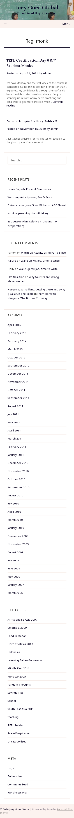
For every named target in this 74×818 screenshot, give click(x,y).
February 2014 (17, 341)
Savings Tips (15, 692)
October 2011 (16, 390)
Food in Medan (17, 636)
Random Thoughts (19, 684)
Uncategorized (17, 741)
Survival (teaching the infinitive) (28, 213)
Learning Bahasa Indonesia (25, 660)
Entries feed (15, 776)
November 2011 (18, 381)
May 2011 (14, 422)
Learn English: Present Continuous (29, 189)
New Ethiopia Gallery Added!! (31, 121)
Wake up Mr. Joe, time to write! (40, 260)
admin (47, 73)
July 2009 (13, 560)
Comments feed (18, 784)
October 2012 (16, 357)
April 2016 (14, 325)
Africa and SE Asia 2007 (22, 619)
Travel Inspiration (19, 733)
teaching (13, 717)
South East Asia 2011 (21, 709)
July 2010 (13, 503)
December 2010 (18, 463)
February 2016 (17, 333)
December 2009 (18, 536)
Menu (66, 24)
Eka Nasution (16, 277)
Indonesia (14, 652)
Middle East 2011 (19, 668)
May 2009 (14, 576)
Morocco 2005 (17, 676)
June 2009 (14, 568)
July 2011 (13, 414)
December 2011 (18, 373)
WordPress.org (17, 792)
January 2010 (16, 528)
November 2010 (18, 471)
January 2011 (16, 455)
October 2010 (16, 479)
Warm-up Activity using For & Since (30, 197)
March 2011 (15, 438)
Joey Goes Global (37, 7)
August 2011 (15, 406)
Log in (11, 768)
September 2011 (18, 398)
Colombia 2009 (17, 627)
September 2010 (18, 487)
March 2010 (15, 519)
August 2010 (15, 495)
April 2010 (14, 511)
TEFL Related (16, 725)
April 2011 (14, 430)
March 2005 (15, 592)
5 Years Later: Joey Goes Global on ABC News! (37, 205)
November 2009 (18, 544)
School (12, 701)
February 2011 (17, 446)
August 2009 (15, 552)
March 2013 (15, 349)
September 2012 (18, 365)
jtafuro (12, 260)
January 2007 (16, 584)
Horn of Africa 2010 (20, 644)
